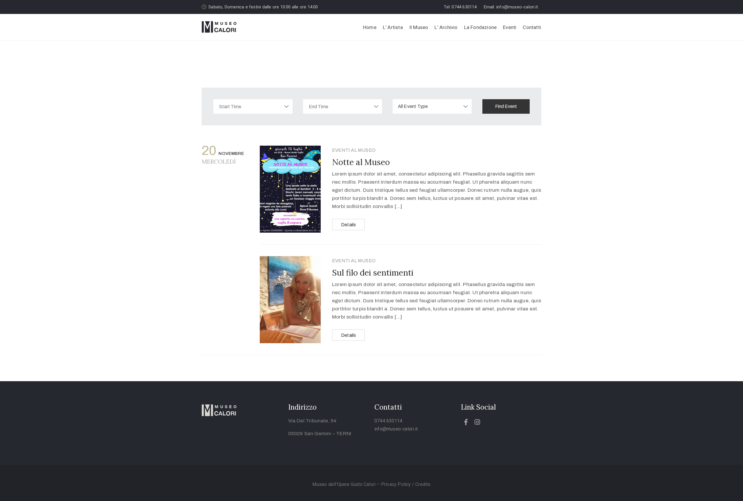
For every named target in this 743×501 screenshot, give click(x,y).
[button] (462, 7)
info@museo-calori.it (396, 429)
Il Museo (418, 27)
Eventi (509, 27)
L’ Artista (393, 27)
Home (369, 27)
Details (348, 224)
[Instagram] (477, 422)
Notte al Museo (361, 162)
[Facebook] (466, 422)
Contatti (532, 27)
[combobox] (432, 106)
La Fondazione (480, 27)
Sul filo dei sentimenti (372, 272)
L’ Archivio (445, 27)
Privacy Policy (396, 484)
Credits (422, 484)
